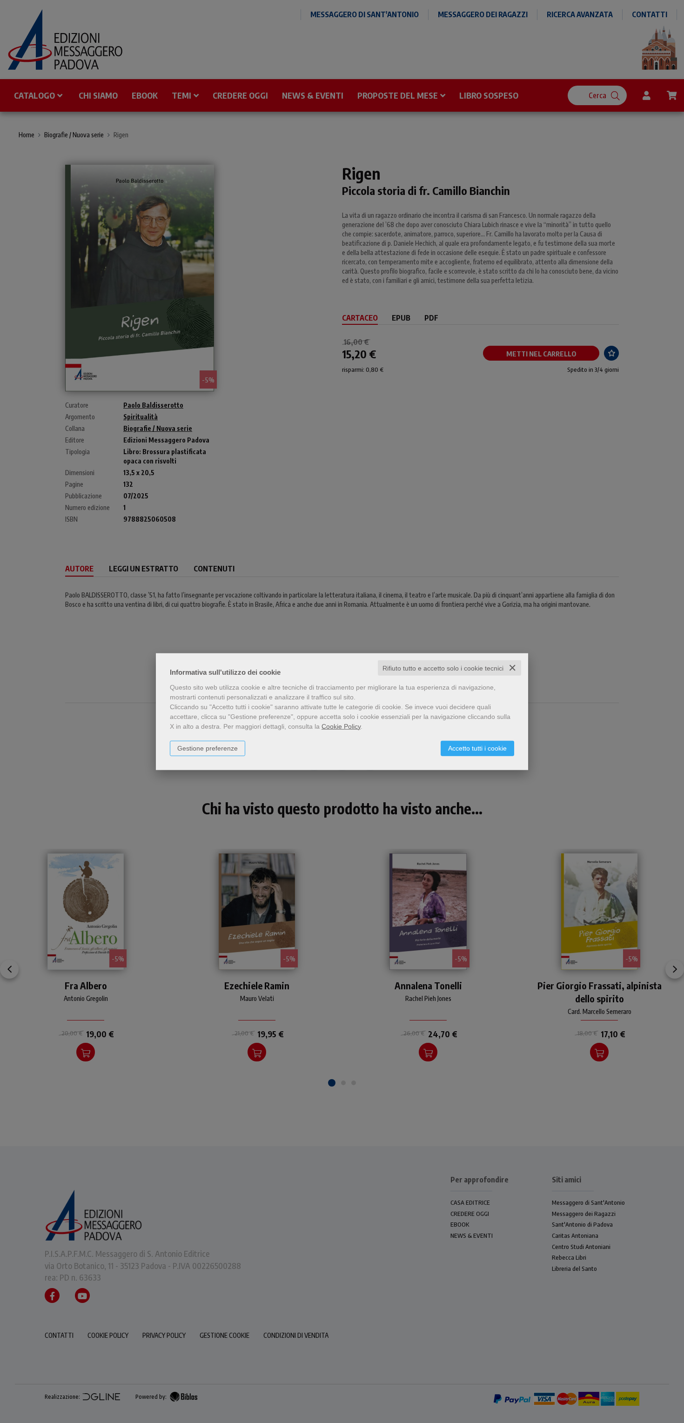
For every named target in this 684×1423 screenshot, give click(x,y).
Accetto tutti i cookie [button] (477, 748)
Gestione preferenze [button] (207, 748)
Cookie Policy (341, 726)
